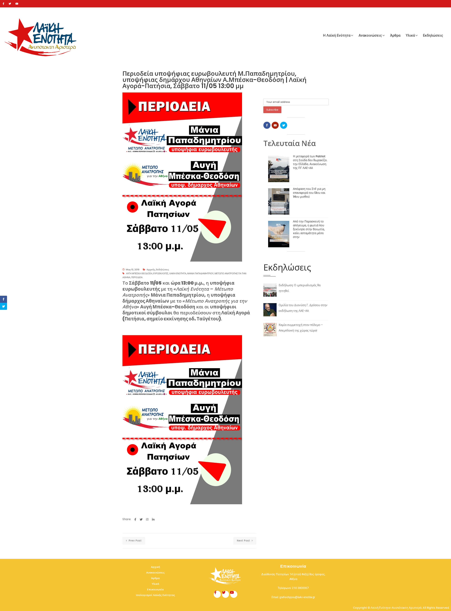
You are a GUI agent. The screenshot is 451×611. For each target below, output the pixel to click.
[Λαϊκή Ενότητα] (42, 35)
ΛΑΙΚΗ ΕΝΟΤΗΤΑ (177, 273)
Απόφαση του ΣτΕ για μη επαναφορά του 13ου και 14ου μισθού (309, 193)
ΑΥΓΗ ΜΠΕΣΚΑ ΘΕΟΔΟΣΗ (139, 273)
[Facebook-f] (217, 594)
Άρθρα (395, 35)
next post (244, 540)
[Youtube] (17, 3)
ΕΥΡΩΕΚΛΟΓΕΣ (160, 273)
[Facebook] (3, 3)
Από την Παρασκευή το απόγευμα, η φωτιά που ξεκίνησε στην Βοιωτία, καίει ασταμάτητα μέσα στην (309, 229)
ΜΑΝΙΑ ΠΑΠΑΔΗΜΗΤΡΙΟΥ (200, 273)
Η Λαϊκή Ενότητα (336, 35)
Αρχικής (151, 269)
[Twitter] (10, 3)
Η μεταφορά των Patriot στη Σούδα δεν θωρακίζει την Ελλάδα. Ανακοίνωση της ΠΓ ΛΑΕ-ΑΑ (310, 162)
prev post (135, 540)
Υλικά (410, 35)
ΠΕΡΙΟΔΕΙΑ (137, 277)
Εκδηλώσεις (433, 35)
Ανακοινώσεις (370, 35)
